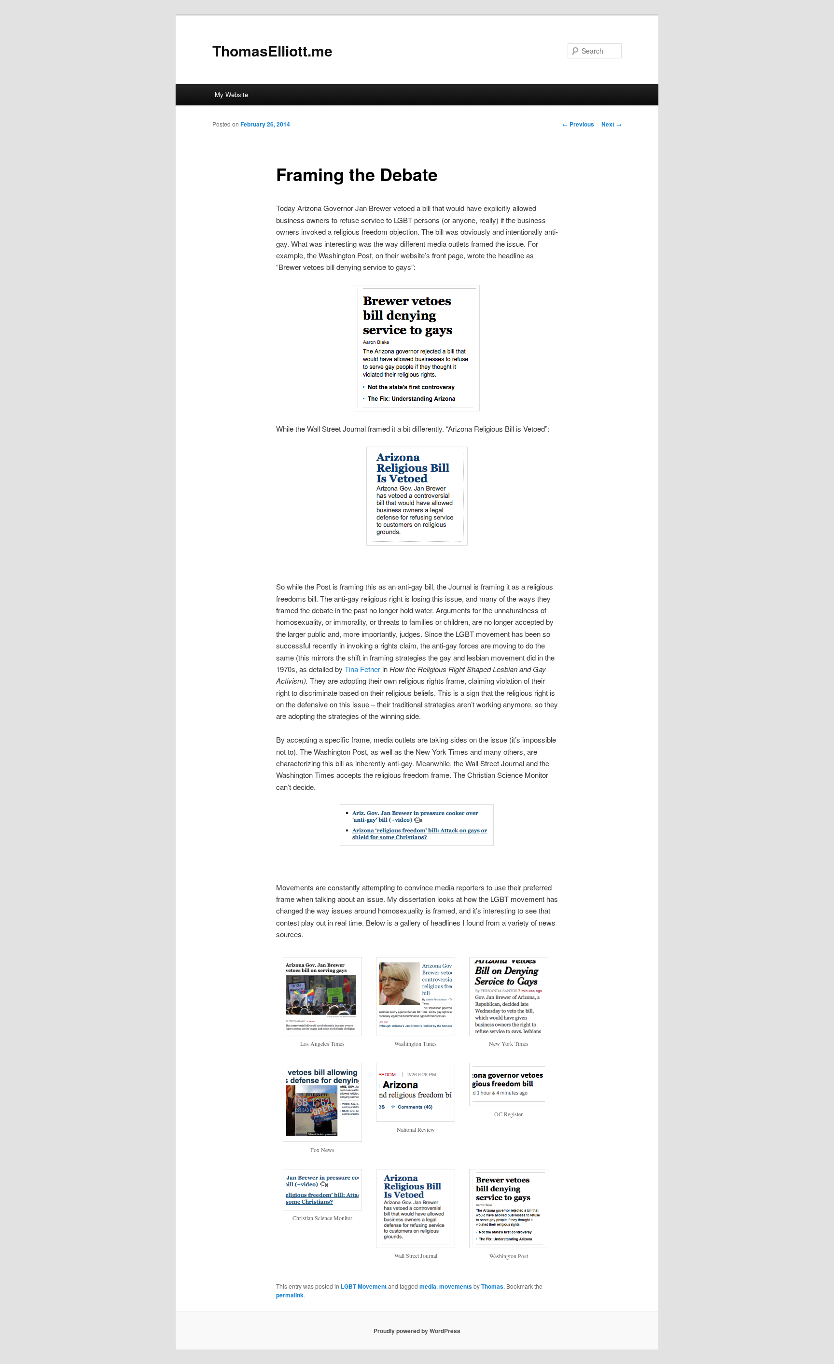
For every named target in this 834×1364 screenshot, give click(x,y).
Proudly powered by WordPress (417, 1330)
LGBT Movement (364, 1286)
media (427, 1286)
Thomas (492, 1286)
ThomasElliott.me (272, 50)
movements (455, 1286)
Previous (578, 124)
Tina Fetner (362, 669)
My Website (231, 94)
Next (611, 124)
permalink (290, 1295)
